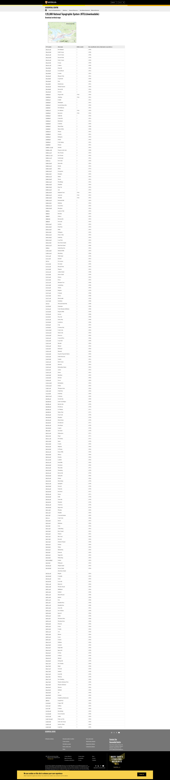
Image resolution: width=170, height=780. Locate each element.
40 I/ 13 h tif (48, 443)
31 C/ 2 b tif (48, 264)
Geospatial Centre (50, 731)
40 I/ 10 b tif (48, 417)
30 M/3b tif (48, 97)
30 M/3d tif (48, 102)
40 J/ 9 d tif (48, 557)
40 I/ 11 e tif (48, 433)
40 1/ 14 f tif (48, 459)
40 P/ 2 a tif (48, 610)
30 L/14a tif (48, 70)
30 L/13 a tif (48, 49)
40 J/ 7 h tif (48, 541)
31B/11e (47, 248)
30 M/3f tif (48, 107)
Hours (64, 749)
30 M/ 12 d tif (49, 168)
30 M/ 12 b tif (49, 163)
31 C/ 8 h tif (48, 322)
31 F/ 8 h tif (48, 327)
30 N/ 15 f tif (48, 242)
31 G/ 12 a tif (48, 385)
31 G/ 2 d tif (48, 340)
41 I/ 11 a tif (48, 716)
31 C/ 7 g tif (48, 298)
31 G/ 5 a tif (48, 356)
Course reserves (66, 741)
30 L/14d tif (48, 78)
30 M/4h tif (48, 134)
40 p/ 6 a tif (48, 653)
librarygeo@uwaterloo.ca (117, 749)
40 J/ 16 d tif (48, 576)
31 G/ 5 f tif (48, 369)
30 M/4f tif (48, 129)
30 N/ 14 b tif (48, 227)
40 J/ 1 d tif (48, 510)
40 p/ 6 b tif (48, 655)
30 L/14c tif (48, 76)
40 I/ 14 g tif (48, 462)
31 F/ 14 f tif (48, 335)
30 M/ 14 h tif (49, 208)
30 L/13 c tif (48, 54)
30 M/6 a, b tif (49, 150)
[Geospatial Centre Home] (46, 10)
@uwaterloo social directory (99, 767)
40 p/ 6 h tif (48, 660)
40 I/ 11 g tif (48, 438)
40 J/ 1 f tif (48, 515)
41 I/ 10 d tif (48, 713)
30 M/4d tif (48, 123)
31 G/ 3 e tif (48, 343)
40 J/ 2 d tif (48, 520)
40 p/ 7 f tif (48, 676)
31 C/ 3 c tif (48, 282)
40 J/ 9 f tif (48, 563)
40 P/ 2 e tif (48, 615)
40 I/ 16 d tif (48, 496)
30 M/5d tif (48, 139)
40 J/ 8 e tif (48, 549)
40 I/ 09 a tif (48, 399)
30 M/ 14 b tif (49, 192)
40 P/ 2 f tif (48, 618)
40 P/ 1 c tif (48, 594)
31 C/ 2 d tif (48, 269)
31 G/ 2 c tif (48, 338)
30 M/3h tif (48, 113)
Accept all (142, 774)
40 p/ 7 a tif (48, 663)
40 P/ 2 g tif (48, 621)
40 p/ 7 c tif (48, 668)
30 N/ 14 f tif (48, 232)
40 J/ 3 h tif (48, 531)
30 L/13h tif (48, 68)
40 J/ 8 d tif (48, 547)
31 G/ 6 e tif (48, 380)
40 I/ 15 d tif (48, 475)
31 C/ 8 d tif (48, 311)
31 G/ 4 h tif (48, 354)
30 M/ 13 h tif (49, 187)
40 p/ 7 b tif (48, 666)
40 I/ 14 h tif (48, 465)
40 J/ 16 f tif (48, 581)
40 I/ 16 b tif (48, 491)
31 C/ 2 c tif (48, 266)
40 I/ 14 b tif (48, 449)
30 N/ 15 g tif (48, 245)
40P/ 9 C (47, 700)
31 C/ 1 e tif (48, 256)
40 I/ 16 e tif (48, 499)
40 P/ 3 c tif (48, 631)
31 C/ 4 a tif (48, 287)
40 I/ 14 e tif (48, 457)
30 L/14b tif (48, 73)
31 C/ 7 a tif (48, 293)
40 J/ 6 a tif (48, 533)
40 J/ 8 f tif (48, 552)
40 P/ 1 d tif (48, 597)
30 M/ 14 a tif (48, 189)
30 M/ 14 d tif (49, 197)
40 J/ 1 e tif (48, 512)
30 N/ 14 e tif (48, 229)
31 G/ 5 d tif (48, 364)
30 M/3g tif (48, 110)
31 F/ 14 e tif (48, 332)
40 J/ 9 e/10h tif (49, 560)
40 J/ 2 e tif (48, 523)
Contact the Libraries (90, 746)
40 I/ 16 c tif (48, 494)
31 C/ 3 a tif (48, 277)
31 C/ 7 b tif (48, 295)
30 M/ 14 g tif (49, 205)
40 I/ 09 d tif (48, 406)
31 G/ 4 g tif (48, 351)
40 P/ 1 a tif (48, 589)
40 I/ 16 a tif (48, 489)
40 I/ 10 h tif (48, 428)
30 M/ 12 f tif (48, 174)
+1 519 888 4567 (50, 759)
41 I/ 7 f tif (48, 708)
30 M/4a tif (48, 115)
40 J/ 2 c (48, 518)
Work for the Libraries (90, 741)
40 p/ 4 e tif (48, 650)
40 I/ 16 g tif (48, 504)
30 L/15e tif (48, 92)
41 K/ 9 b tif (48, 721)
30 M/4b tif (48, 118)
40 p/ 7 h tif (48, 682)
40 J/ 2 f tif (48, 526)
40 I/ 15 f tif (48, 481)
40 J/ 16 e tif (48, 578)
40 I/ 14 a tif (48, 446)
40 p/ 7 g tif (48, 679)
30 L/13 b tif (48, 52)
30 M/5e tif (48, 142)
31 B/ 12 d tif (48, 250)
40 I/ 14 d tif (48, 454)
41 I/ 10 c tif (48, 711)
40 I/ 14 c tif (48, 451)
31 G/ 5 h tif (48, 375)
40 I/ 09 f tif (48, 412)
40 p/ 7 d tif (48, 671)
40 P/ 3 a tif (48, 626)
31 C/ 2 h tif (48, 274)
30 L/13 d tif (48, 57)
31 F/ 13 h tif (48, 330)
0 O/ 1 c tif (48, 584)
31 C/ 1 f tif (48, 258)
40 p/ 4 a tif (48, 647)
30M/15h (48, 221)
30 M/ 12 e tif (48, 171)
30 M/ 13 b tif (49, 184)
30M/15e (48, 213)
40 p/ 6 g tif (48, 658)
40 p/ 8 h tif (48, 695)
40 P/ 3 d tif (48, 634)
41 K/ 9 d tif (48, 727)
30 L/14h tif (48, 89)
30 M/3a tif (48, 94)
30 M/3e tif (48, 105)
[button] (114, 2)
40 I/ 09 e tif (48, 409)
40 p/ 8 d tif (48, 692)
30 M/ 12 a (48, 160)
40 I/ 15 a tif (48, 467)
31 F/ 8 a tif (48, 324)
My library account (67, 744)
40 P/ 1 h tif (48, 608)
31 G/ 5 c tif (48, 362)
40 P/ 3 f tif (48, 639)
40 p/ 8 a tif (48, 687)
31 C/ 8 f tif (48, 316)
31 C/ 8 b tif (48, 306)
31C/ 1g (47, 261)
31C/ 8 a (47, 303)
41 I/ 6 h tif (48, 703)
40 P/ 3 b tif (48, 629)
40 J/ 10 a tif (48, 565)
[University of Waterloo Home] (50, 2)
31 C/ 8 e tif (48, 314)
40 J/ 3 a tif (48, 528)
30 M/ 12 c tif (48, 166)
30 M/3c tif (48, 99)
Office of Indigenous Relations (63, 770)
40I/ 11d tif (48, 430)
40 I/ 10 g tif (48, 425)
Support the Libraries (90, 744)
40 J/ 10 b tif (48, 568)
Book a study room (67, 746)
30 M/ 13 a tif (48, 182)
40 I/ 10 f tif (48, 422)
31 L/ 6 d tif (48, 393)
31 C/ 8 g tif (48, 319)
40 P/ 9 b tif (48, 698)
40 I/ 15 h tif (48, 486)
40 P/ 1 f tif (48, 602)
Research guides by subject (68, 738)
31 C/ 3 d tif (48, 285)
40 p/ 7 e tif (48, 674)
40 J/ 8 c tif (48, 544)
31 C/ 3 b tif (48, 279)
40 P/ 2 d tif (48, 613)
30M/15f (47, 216)
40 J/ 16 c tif (48, 573)
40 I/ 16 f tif (48, 502)
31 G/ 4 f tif (48, 348)
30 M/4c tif (48, 121)
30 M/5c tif (48, 137)
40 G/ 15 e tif (48, 396)
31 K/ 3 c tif (48, 388)
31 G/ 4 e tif (48, 346)
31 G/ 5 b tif (48, 359)
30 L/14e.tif (48, 81)
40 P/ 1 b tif (48, 592)
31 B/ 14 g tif (48, 253)
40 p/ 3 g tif (48, 642)
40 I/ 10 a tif (48, 414)
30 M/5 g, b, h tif (49, 147)
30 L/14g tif (48, 86)
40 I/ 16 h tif (48, 507)
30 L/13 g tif (48, 65)
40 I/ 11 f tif (48, 436)
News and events (89, 738)
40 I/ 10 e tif (48, 420)
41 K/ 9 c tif (48, 724)
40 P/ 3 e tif (48, 637)
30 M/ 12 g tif (49, 176)
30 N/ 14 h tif (48, 237)
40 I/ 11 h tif (48, 441)
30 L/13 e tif (48, 60)
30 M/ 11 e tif (48, 152)
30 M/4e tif (48, 126)
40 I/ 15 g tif (48, 483)
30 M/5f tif (48, 144)
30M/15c (48, 211)
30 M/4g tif (48, 131)
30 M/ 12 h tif (49, 179)
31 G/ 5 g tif (48, 372)
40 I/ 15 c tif (48, 473)
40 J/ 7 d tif (48, 539)
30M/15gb (48, 219)
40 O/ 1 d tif (48, 586)
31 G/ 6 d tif (48, 377)
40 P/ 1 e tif (48, 600)
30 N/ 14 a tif (48, 224)
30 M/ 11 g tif (49, 158)
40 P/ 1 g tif (48, 605)
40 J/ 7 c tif (48, 536)
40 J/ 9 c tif (48, 555)
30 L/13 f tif (48, 62)
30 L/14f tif (48, 84)
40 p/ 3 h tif (48, 645)
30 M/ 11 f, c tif (49, 155)
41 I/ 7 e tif (48, 705)
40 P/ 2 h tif (48, 623)
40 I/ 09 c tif (48, 404)
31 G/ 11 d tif (48, 383)
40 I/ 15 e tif (48, 478)
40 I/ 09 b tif (48, 401)
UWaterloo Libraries (49, 738)
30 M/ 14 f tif (48, 203)
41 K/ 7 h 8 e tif (49, 719)
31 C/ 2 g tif (48, 272)
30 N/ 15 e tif (48, 240)
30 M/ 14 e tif (48, 200)
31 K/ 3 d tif (48, 391)
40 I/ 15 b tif (48, 470)
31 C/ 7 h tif (48, 301)
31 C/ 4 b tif (48, 290)
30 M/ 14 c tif (48, 195)
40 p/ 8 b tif (48, 690)
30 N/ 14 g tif (48, 234)
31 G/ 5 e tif (48, 367)
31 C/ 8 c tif (48, 309)
